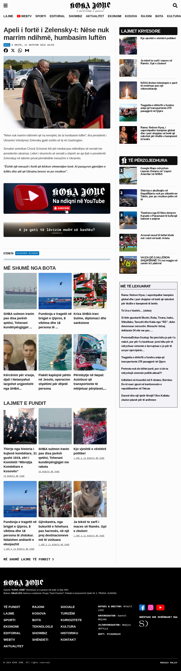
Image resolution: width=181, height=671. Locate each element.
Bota (6, 45)
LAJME (8, 16)
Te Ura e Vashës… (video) (136, 310)
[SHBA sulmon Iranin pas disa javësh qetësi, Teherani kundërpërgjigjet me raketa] (20, 290)
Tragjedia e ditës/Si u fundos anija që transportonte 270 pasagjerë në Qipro (157, 108)
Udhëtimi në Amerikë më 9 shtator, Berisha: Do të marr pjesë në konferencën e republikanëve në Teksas (146, 384)
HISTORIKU (69, 633)
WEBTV (26, 16)
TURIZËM (68, 613)
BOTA (159, 16)
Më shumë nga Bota (30, 268)
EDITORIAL (57, 16)
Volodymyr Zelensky (27, 253)
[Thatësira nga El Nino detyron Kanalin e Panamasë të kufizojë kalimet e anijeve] (128, 220)
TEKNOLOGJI (42, 626)
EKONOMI (114, 16)
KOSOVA (131, 16)
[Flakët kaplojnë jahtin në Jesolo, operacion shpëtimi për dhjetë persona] (55, 352)
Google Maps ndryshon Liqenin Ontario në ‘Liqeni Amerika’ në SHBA (156, 171)
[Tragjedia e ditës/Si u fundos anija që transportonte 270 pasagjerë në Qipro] (128, 112)
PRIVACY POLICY (168, 662)
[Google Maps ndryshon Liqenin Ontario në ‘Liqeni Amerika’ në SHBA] (128, 175)
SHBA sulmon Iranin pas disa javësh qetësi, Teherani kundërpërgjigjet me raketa (54, 458)
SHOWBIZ (75, 16)
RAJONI (146, 16)
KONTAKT (68, 639)
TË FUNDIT (12, 607)
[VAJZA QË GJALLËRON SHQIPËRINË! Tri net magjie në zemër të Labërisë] (128, 264)
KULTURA (68, 626)
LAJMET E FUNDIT (25, 403)
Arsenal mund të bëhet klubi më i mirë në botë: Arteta (157, 237)
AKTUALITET (95, 16)
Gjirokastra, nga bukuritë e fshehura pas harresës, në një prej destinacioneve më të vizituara (54, 531)
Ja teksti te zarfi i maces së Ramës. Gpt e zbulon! (90, 526)
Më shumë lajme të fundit (28, 559)
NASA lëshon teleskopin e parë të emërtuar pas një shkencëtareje (159, 85)
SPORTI (40, 16)
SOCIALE (68, 607)
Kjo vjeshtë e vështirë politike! (158, 38)
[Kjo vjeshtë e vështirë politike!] (90, 425)
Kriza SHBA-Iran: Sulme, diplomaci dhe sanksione (90, 318)
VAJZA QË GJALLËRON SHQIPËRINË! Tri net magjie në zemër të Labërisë (159, 260)
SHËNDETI (40, 639)
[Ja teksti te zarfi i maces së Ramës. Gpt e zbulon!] (90, 498)
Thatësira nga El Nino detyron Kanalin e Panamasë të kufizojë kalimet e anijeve (159, 215)
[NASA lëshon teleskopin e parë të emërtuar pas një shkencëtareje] (128, 90)
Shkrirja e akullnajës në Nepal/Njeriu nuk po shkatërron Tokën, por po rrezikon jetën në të (159, 195)
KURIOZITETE (71, 620)
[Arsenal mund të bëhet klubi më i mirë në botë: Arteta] (128, 242)
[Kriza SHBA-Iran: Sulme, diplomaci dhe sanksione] (90, 290)
